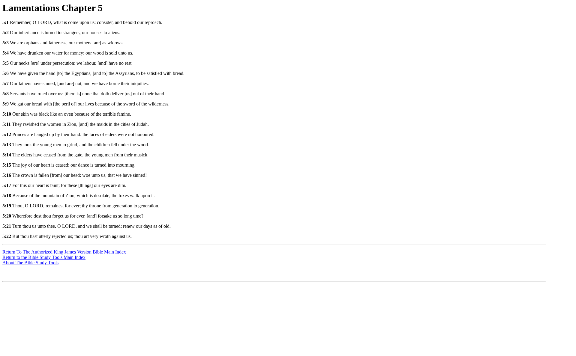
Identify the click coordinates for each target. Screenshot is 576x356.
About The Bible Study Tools (30, 262)
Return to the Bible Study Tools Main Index (44, 257)
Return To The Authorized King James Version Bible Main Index (64, 251)
